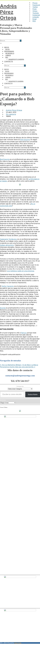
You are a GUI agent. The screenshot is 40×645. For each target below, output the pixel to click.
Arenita (2, 308)
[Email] (16, 356)
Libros (8, 55)
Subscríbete (32, 394)
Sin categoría (11, 114)
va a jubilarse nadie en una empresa (20, 271)
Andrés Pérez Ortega (8, 12)
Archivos (3, 400)
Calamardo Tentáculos (8, 239)
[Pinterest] (6, 356)
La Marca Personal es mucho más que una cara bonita (19, 366)
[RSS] (14, 356)
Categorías (20, 386)
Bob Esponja (25, 140)
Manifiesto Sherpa (16, 59)
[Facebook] (1, 356)
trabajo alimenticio (7, 245)
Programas (9, 51)
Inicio (6, 47)
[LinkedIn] (11, 356)
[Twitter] (4, 356)
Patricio (24, 333)
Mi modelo (9, 53)
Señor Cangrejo (8, 286)
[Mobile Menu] (1, 43)
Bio (6, 57)
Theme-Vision (17, 643)
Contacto (8, 61)
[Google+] (9, 356)
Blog (7, 49)
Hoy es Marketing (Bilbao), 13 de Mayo (15, 365)
